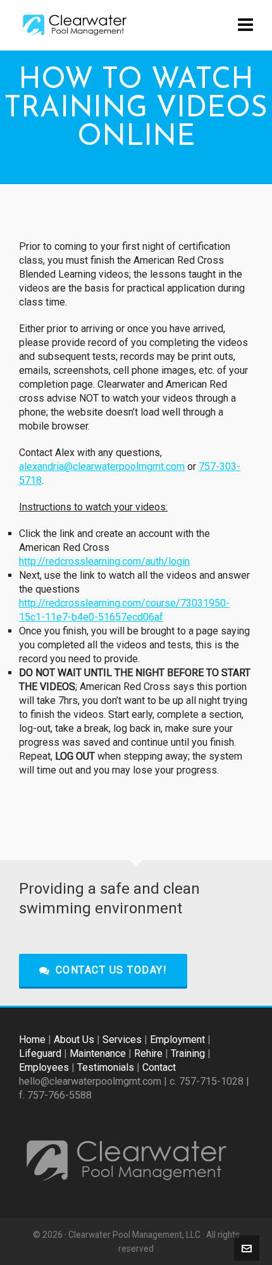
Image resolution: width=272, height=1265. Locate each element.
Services (122, 1040)
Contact (159, 1067)
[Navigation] (245, 25)
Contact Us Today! (112, 970)
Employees (44, 1067)
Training (188, 1053)
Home (32, 1040)
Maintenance (98, 1053)
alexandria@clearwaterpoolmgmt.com (102, 466)
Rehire (148, 1053)
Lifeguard (40, 1053)
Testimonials (105, 1067)
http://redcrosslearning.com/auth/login (104, 561)
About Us (74, 1040)
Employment (177, 1040)
